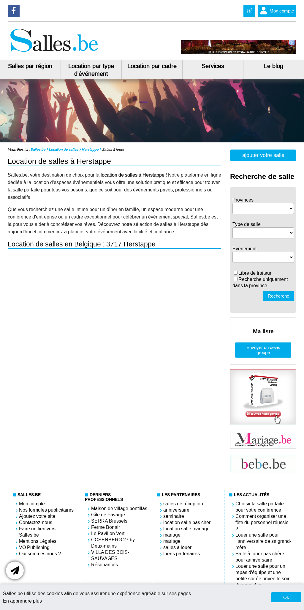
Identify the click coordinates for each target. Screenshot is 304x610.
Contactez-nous (35, 522)
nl (249, 10)
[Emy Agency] (263, 423)
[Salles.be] (54, 52)
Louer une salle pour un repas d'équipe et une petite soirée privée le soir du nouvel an (262, 575)
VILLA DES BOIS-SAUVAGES (110, 555)
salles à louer (177, 547)
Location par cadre (152, 66)
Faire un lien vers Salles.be (37, 532)
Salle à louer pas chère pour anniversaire (259, 557)
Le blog (273, 66)
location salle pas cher (186, 522)
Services (213, 66)
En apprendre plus (22, 601)
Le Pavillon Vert (107, 533)
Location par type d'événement (91, 70)
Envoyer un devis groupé (263, 350)
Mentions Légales (37, 541)
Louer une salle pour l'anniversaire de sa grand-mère (263, 541)
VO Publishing (34, 547)
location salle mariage (186, 529)
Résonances (104, 565)
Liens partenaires (181, 554)
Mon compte (282, 10)
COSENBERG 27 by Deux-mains (113, 543)
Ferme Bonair (105, 527)
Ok (286, 597)
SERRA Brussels (109, 521)
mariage (171, 535)
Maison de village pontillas (119, 508)
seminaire (173, 516)
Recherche (278, 295)
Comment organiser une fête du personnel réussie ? (262, 522)
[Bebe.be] (263, 471)
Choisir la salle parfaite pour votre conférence (259, 507)
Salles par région (30, 66)
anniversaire (176, 510)
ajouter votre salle (263, 155)
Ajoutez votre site (37, 516)
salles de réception (183, 504)
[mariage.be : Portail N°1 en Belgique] (263, 447)
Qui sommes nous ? (40, 554)
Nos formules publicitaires (46, 510)
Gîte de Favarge (108, 515)
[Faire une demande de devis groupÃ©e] (15, 570)
